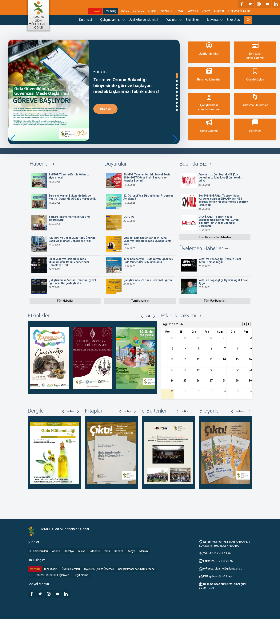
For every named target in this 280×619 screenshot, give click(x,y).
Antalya (69, 551)
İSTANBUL (167, 11)
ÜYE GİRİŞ (110, 11)
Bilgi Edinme (81, 575)
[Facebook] (242, 4)
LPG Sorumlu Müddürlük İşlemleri (49, 575)
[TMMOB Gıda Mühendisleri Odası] (38, 15)
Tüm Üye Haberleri (215, 300)
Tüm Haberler (65, 300)
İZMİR (180, 11)
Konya (131, 551)
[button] (175, 139)
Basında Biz (193, 164)
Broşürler (209, 411)
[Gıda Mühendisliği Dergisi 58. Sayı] (54, 452)
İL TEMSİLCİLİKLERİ (239, 11)
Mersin (143, 551)
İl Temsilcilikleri (39, 551)
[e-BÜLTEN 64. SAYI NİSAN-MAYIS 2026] (168, 452)
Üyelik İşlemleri (71, 568)
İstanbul (95, 551)
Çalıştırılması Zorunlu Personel (136, 568)
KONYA (206, 11)
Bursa (81, 551)
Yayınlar (172, 19)
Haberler (40, 164)
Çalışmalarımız (110, 19)
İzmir (107, 551)
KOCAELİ (193, 11)
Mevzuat (213, 19)
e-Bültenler (154, 411)
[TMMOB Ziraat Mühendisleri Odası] (31, 531)
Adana (56, 551)
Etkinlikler (193, 19)
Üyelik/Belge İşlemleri (144, 19)
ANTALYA (138, 11)
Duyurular (116, 164)
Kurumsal (86, 19)
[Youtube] (267, 4)
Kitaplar (94, 411)
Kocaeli (118, 551)
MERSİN (219, 11)
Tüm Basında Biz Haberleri (215, 237)
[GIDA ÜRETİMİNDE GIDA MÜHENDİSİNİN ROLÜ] (111, 452)
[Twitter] (250, 4)
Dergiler (37, 411)
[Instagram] (259, 4)
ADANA (124, 11)
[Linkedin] (276, 4)
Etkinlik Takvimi (179, 315)
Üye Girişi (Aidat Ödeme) (99, 568)
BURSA (152, 11)
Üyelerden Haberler (202, 248)
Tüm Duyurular (140, 300)
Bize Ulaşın (234, 19)
